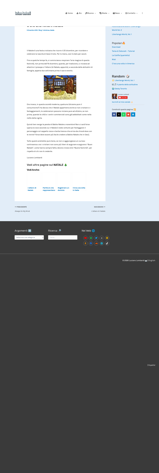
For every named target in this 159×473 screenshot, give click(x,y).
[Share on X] (119, 114)
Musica (90, 13)
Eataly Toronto (121, 89)
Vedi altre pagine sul (47, 164)
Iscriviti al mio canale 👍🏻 (122, 102)
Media (104, 13)
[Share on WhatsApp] (123, 114)
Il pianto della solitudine (127, 84)
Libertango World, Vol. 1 (122, 34)
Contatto (131, 13)
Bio (80, 13)
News (117, 13)
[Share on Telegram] (133, 114)
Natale (52, 30)
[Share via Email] (128, 114)
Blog (40, 30)
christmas (46, 30)
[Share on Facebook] (114, 114)
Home (70, 13)
